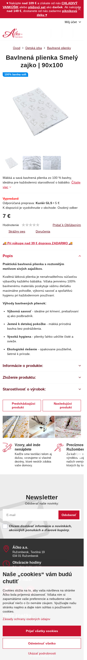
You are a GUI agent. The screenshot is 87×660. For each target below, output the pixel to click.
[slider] (30, 225)
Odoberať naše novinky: (42, 503)
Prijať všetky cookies (42, 631)
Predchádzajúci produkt (23, 405)
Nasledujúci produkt (63, 405)
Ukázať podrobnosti (42, 653)
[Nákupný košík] (67, 33)
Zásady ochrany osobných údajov (26, 619)
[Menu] (78, 33)
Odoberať (69, 515)
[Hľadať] (56, 33)
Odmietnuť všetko (42, 643)
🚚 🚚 (37, 243)
